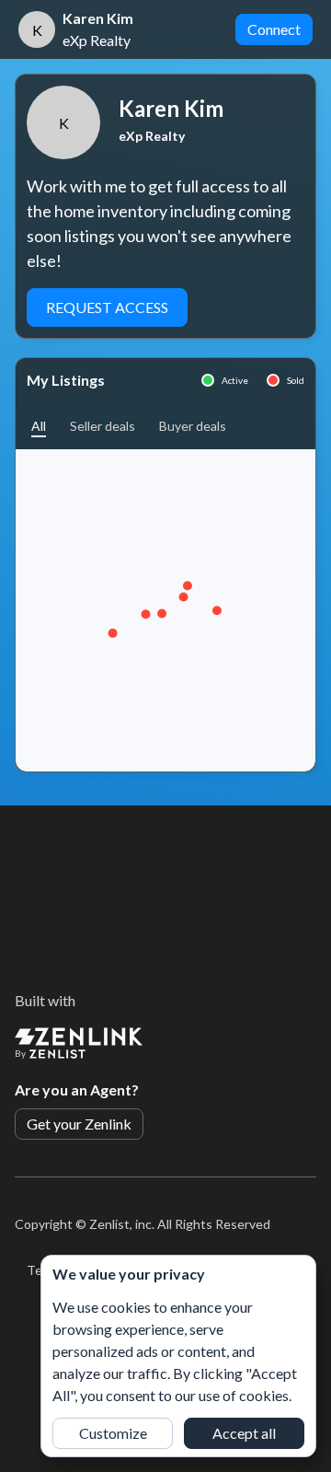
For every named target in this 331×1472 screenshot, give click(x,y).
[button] (38, 426)
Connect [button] (274, 29)
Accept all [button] (244, 1433)
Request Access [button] (107, 307)
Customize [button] (113, 1433)
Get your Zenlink (79, 1123)
